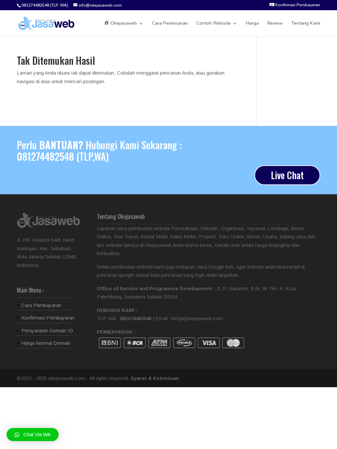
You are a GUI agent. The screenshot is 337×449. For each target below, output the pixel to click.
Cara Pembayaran (41, 305)
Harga (252, 23)
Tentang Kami (305, 23)
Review (275, 23)
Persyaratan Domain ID (47, 330)
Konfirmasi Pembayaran (47, 317)
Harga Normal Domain (45, 343)
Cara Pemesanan (170, 23)
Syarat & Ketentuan (155, 378)
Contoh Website (213, 23)
